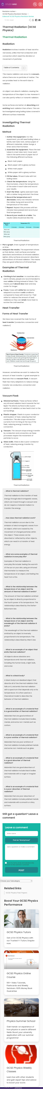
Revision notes (9, 11)
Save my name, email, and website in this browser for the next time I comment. (19, 864)
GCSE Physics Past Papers (16, 893)
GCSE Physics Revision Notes (15, 14)
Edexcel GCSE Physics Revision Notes (18, 16)
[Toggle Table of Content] (22, 68)
